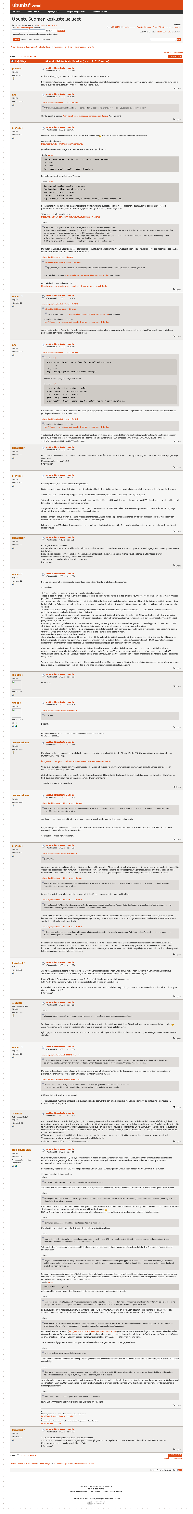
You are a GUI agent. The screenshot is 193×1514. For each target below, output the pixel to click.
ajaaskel (17, 1002)
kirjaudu (41, 25)
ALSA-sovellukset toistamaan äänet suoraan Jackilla (85, 116)
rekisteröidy (52, 25)
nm (14, 94)
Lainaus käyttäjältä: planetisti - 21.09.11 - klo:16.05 (60, 304)
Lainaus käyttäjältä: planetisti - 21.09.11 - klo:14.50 (60, 102)
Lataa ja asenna (128, 27)
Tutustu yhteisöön (144, 27)
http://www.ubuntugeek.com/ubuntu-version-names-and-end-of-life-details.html (77, 761)
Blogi (155, 27)
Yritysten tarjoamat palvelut (170, 27)
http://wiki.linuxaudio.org (51, 1423)
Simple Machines (105, 1486)
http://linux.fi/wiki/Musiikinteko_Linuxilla (57, 1416)
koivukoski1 (19, 447)
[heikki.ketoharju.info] (16, 1166)
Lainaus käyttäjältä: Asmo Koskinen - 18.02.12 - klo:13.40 (62, 927)
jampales (17, 674)
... (23, 56)
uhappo (16, 702)
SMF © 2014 (94, 1486)
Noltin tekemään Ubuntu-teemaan (108, 1491)
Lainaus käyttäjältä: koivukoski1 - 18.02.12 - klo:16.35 (61, 1055)
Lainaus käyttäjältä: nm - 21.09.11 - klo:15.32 (57, 257)
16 (25, 56)
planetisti (17, 68)
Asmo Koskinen (21, 742)
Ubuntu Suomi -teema (78, 1491)
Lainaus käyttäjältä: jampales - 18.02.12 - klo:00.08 (59, 710)
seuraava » (178, 52)
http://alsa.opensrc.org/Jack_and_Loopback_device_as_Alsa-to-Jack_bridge (74, 286)
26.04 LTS (116, 27)
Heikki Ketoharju (21, 1149)
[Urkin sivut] (16, 726)
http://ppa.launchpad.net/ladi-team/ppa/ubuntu (62, 144)
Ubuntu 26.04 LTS (164, 32)
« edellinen (168, 52)
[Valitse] (50, 155)
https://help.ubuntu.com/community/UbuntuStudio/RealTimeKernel (70, 217)
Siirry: (152, 1470)
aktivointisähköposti (25, 28)
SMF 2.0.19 (84, 1486)
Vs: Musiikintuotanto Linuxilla (60, 68)
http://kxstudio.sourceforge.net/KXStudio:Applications (92, 1331)
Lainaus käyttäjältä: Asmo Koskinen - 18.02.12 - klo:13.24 (62, 803)
